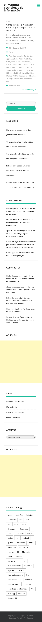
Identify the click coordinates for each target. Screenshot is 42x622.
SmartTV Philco (12, 70)
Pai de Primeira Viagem (15, 412)
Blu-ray (29, 59)
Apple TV (14, 59)
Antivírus (19, 515)
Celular (23, 524)
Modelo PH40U (17, 64)
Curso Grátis (19, 533)
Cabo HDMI (15, 62)
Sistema (21, 570)
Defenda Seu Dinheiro (15, 401)
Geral (8, 21)
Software (28, 579)
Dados (10, 538)
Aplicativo (29, 515)
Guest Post (12, 547)
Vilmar (11, 52)
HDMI (8, 64)
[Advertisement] (21, 361)
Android (10, 515)
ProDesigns (28, 618)
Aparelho (12, 56)
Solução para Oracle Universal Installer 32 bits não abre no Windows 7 (18, 170)
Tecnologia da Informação (18, 589)
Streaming (22, 76)
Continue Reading (28, 89)
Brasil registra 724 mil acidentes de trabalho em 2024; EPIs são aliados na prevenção (20, 211)
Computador (12, 529)
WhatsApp (11, 593)
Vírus (32, 589)
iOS (18, 552)
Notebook (28, 64)
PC (34, 64)
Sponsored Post (14, 584)
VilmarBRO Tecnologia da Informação (13, 7)
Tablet (29, 76)
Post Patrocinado (14, 566)
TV (34, 76)
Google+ (31, 543)
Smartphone (12, 579)
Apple (8, 59)
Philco (8, 67)
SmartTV (28, 67)
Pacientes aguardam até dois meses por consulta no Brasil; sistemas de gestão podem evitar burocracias (21, 244)
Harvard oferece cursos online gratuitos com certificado (20, 290)
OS (25, 561)
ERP (17, 538)
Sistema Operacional (15, 575)
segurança (11, 570)
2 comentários (14, 85)
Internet (11, 552)
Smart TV (20, 67)
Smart (14, 67)
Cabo (8, 62)
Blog (16, 524)
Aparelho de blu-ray (24, 56)
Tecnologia (27, 584)
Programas (28, 566)
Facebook (25, 538)
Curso (10, 533)
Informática (23, 547)
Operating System (14, 561)
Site (27, 575)
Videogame (28, 79)
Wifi (7, 81)
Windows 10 (12, 598)
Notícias (19, 556)
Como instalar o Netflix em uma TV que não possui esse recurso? (20, 27)
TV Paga (9, 79)
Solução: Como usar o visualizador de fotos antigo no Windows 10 (20, 279)
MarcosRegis (11, 407)
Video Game (18, 79)
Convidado (24, 529)
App (20, 520)
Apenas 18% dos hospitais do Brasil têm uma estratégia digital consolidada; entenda (20, 233)
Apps (9, 524)
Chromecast (25, 62)
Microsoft (26, 552)
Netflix (10, 556)
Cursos (30, 533)
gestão (10, 543)
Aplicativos (12, 520)
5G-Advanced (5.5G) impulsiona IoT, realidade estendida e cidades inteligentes (20, 222)
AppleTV (22, 59)
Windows (21, 593)
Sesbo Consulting (13, 417)
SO (21, 579)
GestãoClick (20, 543)
